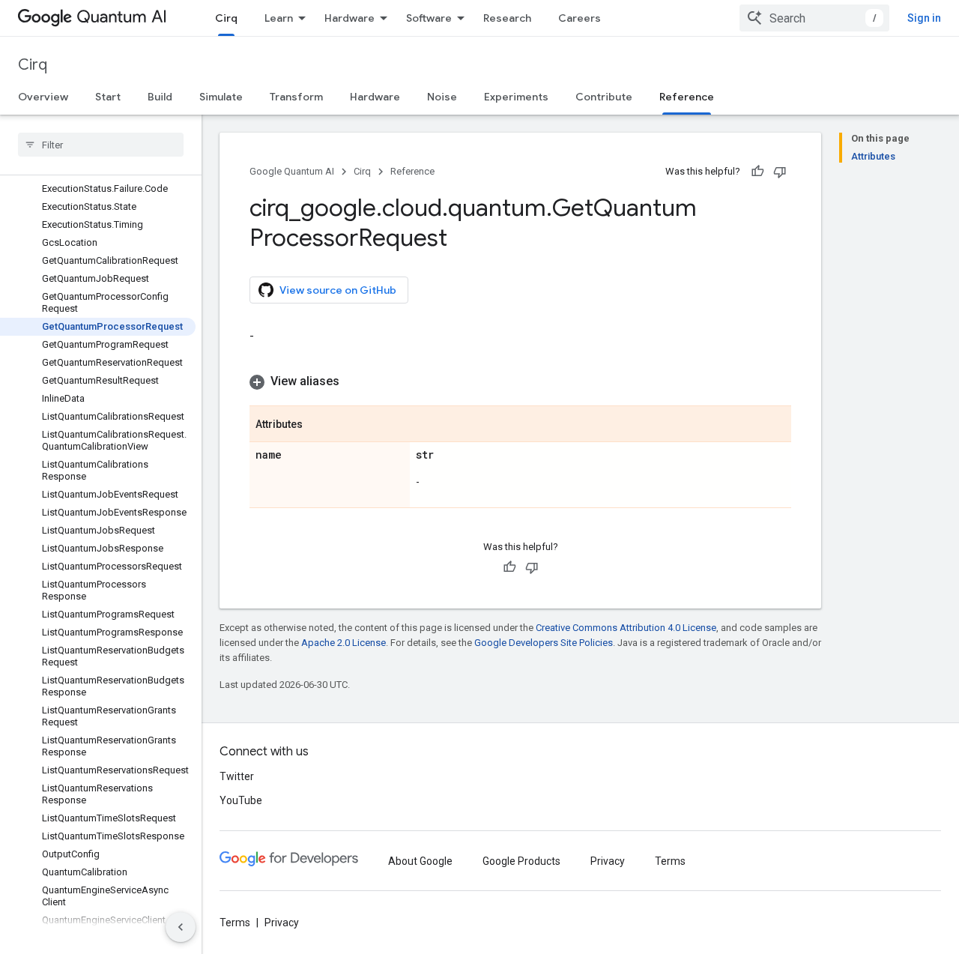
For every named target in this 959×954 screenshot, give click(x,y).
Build (160, 96)
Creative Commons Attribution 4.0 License (626, 627)
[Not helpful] (780, 171)
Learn (278, 18)
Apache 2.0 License (343, 642)
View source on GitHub (337, 290)
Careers (579, 18)
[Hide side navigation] (181, 927)
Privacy (607, 861)
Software (429, 18)
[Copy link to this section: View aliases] (354, 381)
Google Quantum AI (291, 171)
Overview (43, 96)
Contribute (603, 96)
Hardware (349, 18)
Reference (686, 96)
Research (507, 18)
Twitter (237, 776)
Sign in (924, 18)
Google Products (521, 861)
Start (108, 96)
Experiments (516, 96)
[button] (520, 381)
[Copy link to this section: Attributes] (318, 425)
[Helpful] (757, 171)
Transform (296, 96)
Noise (442, 96)
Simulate (221, 96)
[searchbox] (101, 145)
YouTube (241, 800)
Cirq (226, 18)
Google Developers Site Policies (543, 642)
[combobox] (814, 17)
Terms (670, 861)
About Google (420, 861)
